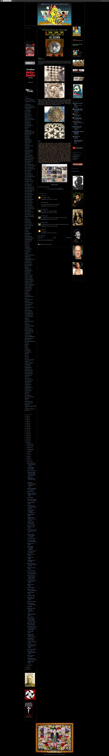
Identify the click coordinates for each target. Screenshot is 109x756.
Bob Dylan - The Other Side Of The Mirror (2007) (31, 494)
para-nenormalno (28, 338)
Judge (26, 267)
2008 (27, 669)
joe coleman (27, 262)
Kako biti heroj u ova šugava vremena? (78, 141)
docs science (27, 204)
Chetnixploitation (78, 117)
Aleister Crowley (28, 117)
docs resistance (28, 202)
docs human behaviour (29, 181)
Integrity (26, 256)
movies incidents (28, 307)
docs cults (27, 171)
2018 (27, 428)
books (26, 136)
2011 (27, 440)
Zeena (26, 410)
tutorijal (26, 398)
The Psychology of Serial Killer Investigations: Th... (31, 511)
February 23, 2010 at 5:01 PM (49, 206)
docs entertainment (29, 176)
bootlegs (26, 137)
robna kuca (27, 364)
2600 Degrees (63, 754)
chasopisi (27, 147)
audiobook (27, 130)
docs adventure (28, 161)
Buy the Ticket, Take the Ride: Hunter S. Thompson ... (31, 464)
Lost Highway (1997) (31, 538)
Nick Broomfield (28, 328)
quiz (26, 355)
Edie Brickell (27, 221)
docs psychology (28, 199)
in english (27, 247)
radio (26, 358)
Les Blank (27, 295)
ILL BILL (26, 244)
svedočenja (27, 389)
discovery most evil (28, 158)
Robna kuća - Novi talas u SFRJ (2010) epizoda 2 (31, 507)
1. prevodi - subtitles (29, 99)
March (28, 459)
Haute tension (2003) (31, 601)
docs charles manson (29, 165)
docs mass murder (28, 188)
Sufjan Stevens (28, 387)
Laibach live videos (28, 281)
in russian (27, 250)
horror (26, 242)
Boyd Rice (27, 139)
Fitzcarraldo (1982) (31, 595)
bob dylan (27, 134)
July (28, 452)
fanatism (26, 228)
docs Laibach (27, 185)
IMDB (39, 141)
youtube (26, 404)
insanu (42, 229)
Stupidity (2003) (30, 491)
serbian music (27, 372)
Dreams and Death (77, 115)
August (28, 451)
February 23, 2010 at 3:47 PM (49, 199)
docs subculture (28, 211)
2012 (27, 439)
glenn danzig (27, 236)
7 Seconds (27, 110)
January (29, 665)
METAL (26, 301)
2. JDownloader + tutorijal (30, 101)
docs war (27, 213)
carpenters (27, 142)
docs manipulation (28, 187)
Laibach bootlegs (28, 279)
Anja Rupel (27, 124)
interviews (27, 258)
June (28, 454)
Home (54, 237)
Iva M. (42, 195)
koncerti (26, 273)
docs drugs (27, 173)
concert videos (28, 150)
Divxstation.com (76, 156)
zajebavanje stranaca (29, 408)
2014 (27, 435)
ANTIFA (26, 127)
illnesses (26, 245)
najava (26, 318)
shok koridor (27, 381)
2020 (27, 424)
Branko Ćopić (27, 141)
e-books (26, 219)
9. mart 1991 (27, 111)
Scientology (27, 369)
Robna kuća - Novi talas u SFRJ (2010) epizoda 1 (31, 564)
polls (26, 345)
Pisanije (75, 114)
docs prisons (27, 197)
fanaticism (27, 227)
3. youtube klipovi (28, 105)
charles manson (28, 145)
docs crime (27, 170)
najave (26, 319)
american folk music (29, 119)
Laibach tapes (28, 287)
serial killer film (28, 373)
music (26, 308)
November (29, 445)
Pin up (26, 342)
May (28, 456)
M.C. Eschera (41, 63)
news (26, 327)
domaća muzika (28, 216)
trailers (26, 392)
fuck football (27, 233)
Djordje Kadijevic (28, 159)
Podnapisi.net (75, 158)
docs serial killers (28, 207)
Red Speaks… (76, 133)
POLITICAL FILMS (78, 126)
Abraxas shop (27, 114)
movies (26, 305)
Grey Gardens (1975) (31, 649)
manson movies (28, 299)
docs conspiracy (28, 167)
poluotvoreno (77, 136)
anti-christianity (28, 125)
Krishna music (28, 278)
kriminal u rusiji (28, 276)
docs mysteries (28, 194)
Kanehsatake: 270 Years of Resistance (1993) (31, 652)
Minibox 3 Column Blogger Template (49, 754)
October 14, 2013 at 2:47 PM (48, 232)
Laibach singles (28, 285)
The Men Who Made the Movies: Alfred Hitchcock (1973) (31, 474)
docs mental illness (28, 190)
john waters (27, 265)
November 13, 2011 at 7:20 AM (49, 219)
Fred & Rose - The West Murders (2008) (31, 598)
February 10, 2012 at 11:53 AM (49, 226)
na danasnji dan (28, 313)
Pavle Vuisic (27, 339)
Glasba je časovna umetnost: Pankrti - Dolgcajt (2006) (31, 577)
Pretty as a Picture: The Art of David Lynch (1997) (31, 535)
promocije (27, 350)
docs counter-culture (29, 168)
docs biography (28, 164)
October (29, 447)
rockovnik (27, 365)
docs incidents (28, 184)
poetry (26, 344)
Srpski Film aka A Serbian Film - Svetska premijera (31, 635)
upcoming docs (28, 401)
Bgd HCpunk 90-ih (28, 133)
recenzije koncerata (29, 359)
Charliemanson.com (77, 154)
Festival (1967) (30, 497)
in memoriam (27, 248)
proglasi (26, 348)
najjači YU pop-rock (29, 321)
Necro (26, 322)
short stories (27, 384)
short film (27, 382)
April (28, 458)
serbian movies (28, 370)
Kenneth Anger (28, 270)
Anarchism (27, 121)
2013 (27, 437)
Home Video (27, 241)
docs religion (27, 200)
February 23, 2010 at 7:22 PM (49, 212)
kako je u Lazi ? (76, 171)
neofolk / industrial (28, 325)
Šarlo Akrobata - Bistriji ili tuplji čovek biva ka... (31, 531)
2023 (27, 419)
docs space (27, 210)
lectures (26, 291)
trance (26, 393)
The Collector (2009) (31, 621)
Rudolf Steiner (28, 367)
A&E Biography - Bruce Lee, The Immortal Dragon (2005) (31, 628)
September (29, 449)
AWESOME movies (28, 131)
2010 (27, 442)
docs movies (27, 191)
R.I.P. (26, 356)
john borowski (27, 264)
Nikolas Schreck (28, 330)
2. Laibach (27, 104)
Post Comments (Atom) (48, 240)
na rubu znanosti (28, 316)
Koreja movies (28, 274)
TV (25, 399)
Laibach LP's (27, 282)
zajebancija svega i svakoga (30, 406)
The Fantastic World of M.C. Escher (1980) (54, 30)
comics (26, 148)
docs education (28, 174)
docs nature (27, 196)
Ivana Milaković (77, 121)
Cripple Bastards (28, 151)
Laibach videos (28, 288)
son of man (43, 209)
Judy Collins (27, 268)
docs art (26, 162)
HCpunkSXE (27, 239)
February (29, 461)
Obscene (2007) (30, 617)
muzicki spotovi (28, 311)
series (26, 376)
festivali (26, 231)
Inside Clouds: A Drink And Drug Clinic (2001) (31, 581)
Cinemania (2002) (30, 587)
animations (27, 122)
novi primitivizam (28, 332)
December (29, 444)
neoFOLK (27, 324)
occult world (27, 335)
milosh (75, 142)
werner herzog (28, 402)
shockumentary (28, 379)
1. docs (26, 98)
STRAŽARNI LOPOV (78, 109)
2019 (27, 426)
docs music (27, 193)
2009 (27, 667)
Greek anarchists (28, 237)
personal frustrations (29, 341)
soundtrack (27, 385)
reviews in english (28, 362)
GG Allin (26, 234)
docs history (27, 179)
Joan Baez (27, 261)
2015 (27, 433)
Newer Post (40, 237)
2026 (27, 416)
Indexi (26, 253)
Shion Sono (27, 378)
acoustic (26, 116)
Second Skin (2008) (31, 570)
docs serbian (27, 205)
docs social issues (28, 208)
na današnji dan (28, 315)
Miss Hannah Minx (28, 302)
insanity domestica (28, 254)
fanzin (26, 230)
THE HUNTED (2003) (78, 118)
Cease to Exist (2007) (31, 470)
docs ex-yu (27, 178)
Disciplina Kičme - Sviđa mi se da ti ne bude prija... (31, 519)
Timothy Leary (28, 390)
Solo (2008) (29, 606)
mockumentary (28, 304)
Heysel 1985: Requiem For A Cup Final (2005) (31, 646)
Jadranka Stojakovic (29, 259)
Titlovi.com (75, 159)
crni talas (27, 153)
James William (58, 754)
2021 (27, 423)
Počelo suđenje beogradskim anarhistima (30, 548)
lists (25, 298)
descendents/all (28, 154)
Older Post (68, 237)
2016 (27, 432)
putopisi (26, 353)
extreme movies (28, 225)
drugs (26, 217)
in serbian (27, 251)
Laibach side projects (29, 284)
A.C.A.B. (26, 113)
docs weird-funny (28, 214)
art (25, 128)
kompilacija (27, 271)
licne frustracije (28, 296)
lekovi (26, 293)
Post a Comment (41, 235)
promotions (27, 352)
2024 (27, 417)
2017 (27, 430)
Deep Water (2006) (31, 524)
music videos (27, 310)
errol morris (27, 222)
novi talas (27, 333)
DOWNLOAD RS (54, 184)
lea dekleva (27, 290)
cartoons (26, 144)
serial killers (27, 375)
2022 (27, 421)
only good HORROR (29, 336)
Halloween (76, 137)
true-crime (27, 395)
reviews (26, 361)
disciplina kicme (28, 156)
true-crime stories (28, 396)
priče (26, 347)
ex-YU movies (27, 224)
